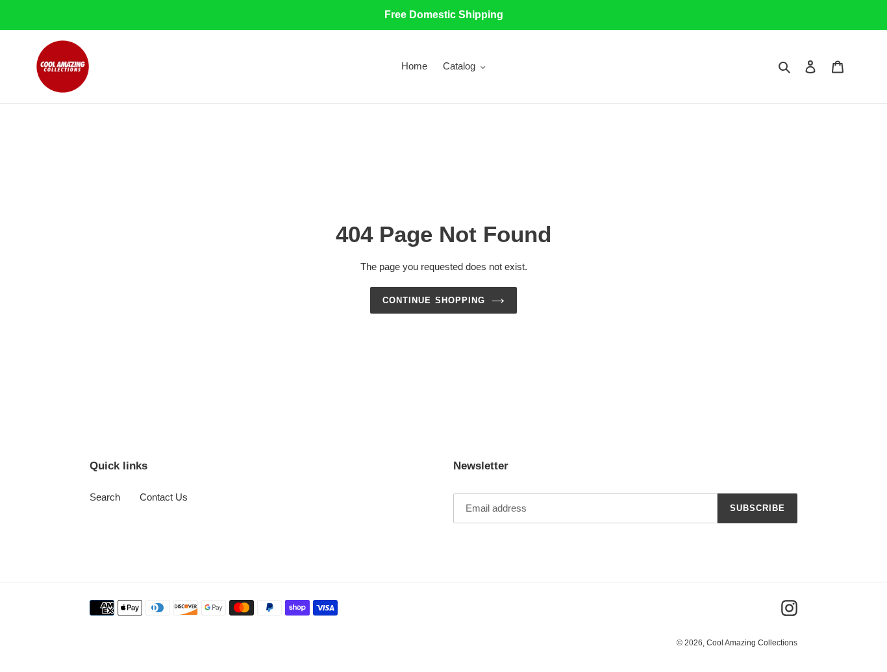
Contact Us (164, 497)
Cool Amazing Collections (751, 642)
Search (105, 497)
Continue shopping (433, 300)
